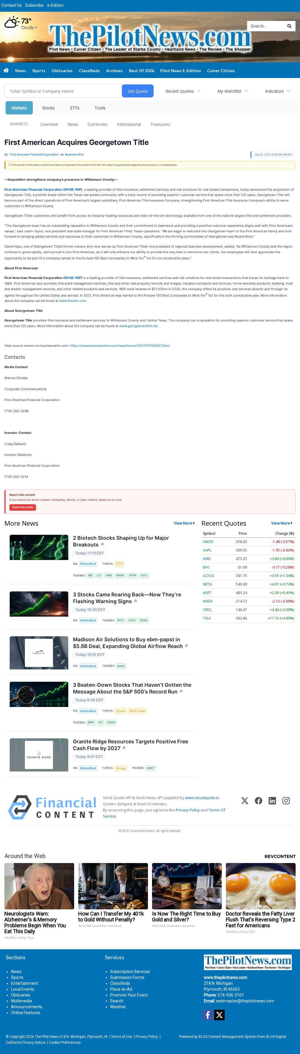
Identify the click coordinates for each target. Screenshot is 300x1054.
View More (183, 523)
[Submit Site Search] (289, 26)
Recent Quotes (180, 91)
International (129, 124)
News (72, 124)
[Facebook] (259, 807)
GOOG (208, 575)
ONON (111, 722)
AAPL (207, 550)
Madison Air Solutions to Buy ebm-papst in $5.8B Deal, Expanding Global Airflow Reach (130, 642)
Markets (19, 108)
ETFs (74, 108)
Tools (100, 108)
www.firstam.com (72, 301)
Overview (49, 124)
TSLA (207, 618)
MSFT (207, 592)
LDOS (132, 620)
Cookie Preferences (65, 1043)
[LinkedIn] (272, 807)
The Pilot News (47, 1037)
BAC (206, 567)
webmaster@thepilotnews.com (245, 1001)
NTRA (133, 575)
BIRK (91, 722)
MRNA (120, 575)
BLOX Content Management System (228, 1037)
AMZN (208, 541)
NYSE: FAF (73, 189)
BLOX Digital (276, 1037)
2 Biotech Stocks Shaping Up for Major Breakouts (121, 541)
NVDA (208, 601)
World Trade (137, 711)
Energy (121, 768)
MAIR (121, 666)
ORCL (207, 609)
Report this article (22, 507)
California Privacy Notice (25, 1043)
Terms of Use (121, 1037)
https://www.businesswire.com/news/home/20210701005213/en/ (120, 346)
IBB (90, 575)
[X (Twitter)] (245, 807)
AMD (207, 558)
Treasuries (160, 124)
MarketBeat (88, 563)
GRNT (150, 768)
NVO (144, 575)
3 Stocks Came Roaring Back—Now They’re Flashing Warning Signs (127, 597)
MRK (109, 575)
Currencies (98, 124)
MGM (143, 620)
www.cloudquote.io (202, 797)
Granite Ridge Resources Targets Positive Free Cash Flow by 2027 (130, 744)
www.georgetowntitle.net (138, 326)
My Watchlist (229, 91)
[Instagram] (286, 807)
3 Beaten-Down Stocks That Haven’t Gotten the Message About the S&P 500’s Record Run (132, 688)
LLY (99, 575)
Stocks (48, 108)
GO (100, 722)
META (207, 584)
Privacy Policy (188, 810)
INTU (120, 620)
